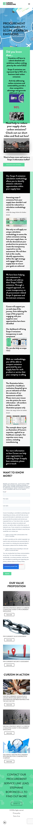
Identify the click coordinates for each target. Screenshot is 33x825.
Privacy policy (16, 813)
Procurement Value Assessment (14, 636)
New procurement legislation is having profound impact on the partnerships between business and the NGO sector (16, 698)
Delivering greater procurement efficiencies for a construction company (15, 756)
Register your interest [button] (13, 164)
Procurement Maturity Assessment (16, 662)
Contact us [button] (16, 803)
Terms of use (16, 816)
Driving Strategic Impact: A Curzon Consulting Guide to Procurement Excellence (16, 609)
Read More (9, 614)
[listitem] (16, 222)
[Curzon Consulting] (11, 4)
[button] (29, 4)
